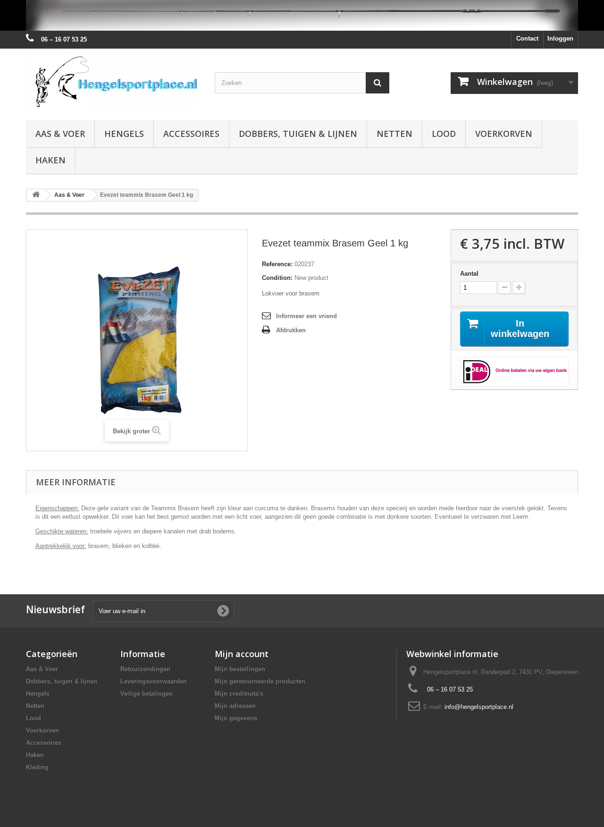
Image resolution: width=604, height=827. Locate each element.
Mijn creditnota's (239, 693)
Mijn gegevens (236, 718)
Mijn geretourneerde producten (260, 681)
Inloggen (560, 38)
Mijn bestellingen (240, 669)
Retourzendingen (145, 669)
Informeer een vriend (306, 316)
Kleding (37, 767)
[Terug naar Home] (36, 195)
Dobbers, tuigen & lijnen (298, 133)
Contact (527, 38)
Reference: (277, 264)
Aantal (469, 273)
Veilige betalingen (146, 693)
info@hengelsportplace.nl (479, 706)
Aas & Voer (60, 133)
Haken (50, 160)
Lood (444, 133)
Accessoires (191, 133)
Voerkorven (503, 133)
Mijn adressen (235, 705)
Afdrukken (291, 330)
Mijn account (241, 653)
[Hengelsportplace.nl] (113, 82)
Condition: (277, 277)
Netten (394, 133)
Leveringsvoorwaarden (153, 681)
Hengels (124, 133)
